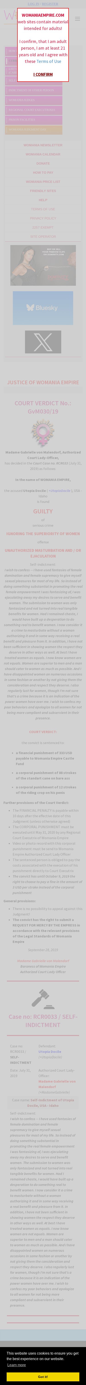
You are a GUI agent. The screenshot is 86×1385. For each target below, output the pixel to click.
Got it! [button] (43, 1377)
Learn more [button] (16, 1365)
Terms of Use (48, 61)
